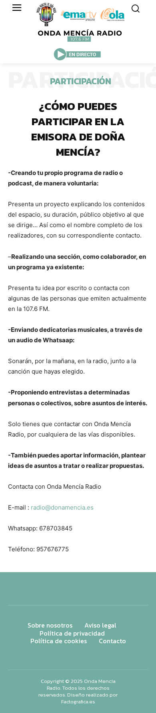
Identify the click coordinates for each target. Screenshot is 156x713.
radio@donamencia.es (62, 507)
